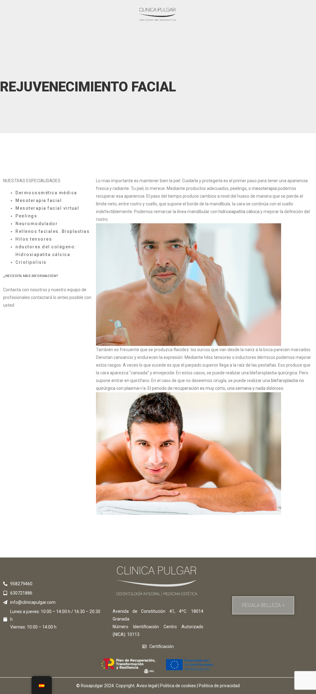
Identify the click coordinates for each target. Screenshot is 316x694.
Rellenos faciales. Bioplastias (52, 231)
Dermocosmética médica (46, 192)
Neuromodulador (36, 223)
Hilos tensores (33, 239)
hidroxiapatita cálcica (239, 211)
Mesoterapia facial (38, 200)
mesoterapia (264, 188)
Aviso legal (146, 685)
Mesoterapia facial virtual (47, 208)
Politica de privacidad (219, 685)
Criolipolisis (31, 262)
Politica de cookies (178, 685)
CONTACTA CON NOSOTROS (43, 305)
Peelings (26, 215)
